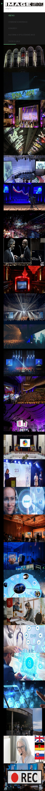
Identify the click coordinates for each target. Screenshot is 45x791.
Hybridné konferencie (17, 22)
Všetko (11, 15)
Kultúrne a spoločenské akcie (21, 35)
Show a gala (14, 41)
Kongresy (12, 28)
